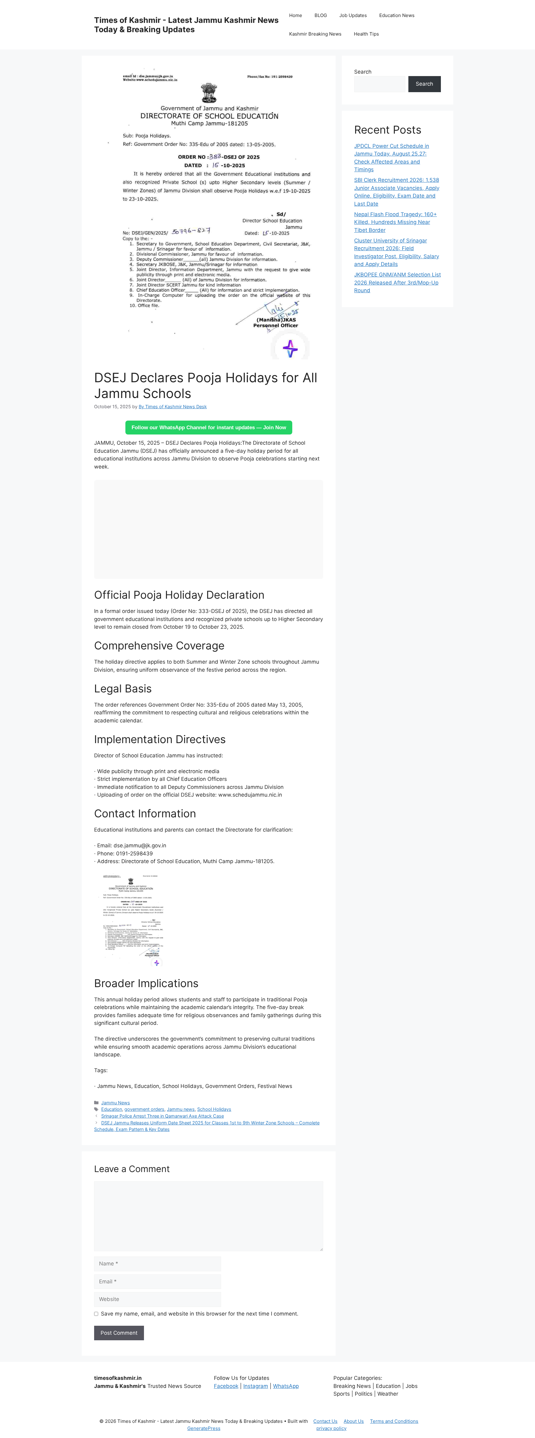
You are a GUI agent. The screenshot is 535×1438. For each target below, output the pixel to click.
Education (111, 1109)
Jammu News (115, 1102)
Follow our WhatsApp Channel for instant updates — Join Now (209, 427)
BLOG (321, 15)
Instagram (255, 1386)
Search (363, 72)
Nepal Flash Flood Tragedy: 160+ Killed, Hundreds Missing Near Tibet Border (395, 222)
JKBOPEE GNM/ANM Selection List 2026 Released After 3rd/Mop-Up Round (397, 282)
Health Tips (366, 34)
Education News (397, 15)
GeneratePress (203, 1428)
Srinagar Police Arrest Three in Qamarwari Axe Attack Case (162, 1116)
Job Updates (353, 15)
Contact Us (325, 1421)
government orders (144, 1109)
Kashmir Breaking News (315, 34)
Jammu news (181, 1109)
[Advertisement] (208, 529)
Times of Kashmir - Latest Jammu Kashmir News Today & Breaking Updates (186, 24)
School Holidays (214, 1109)
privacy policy (331, 1428)
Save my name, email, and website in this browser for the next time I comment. (199, 1314)
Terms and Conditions (394, 1421)
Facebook (226, 1386)
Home (295, 15)
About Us (354, 1421)
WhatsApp (286, 1386)
